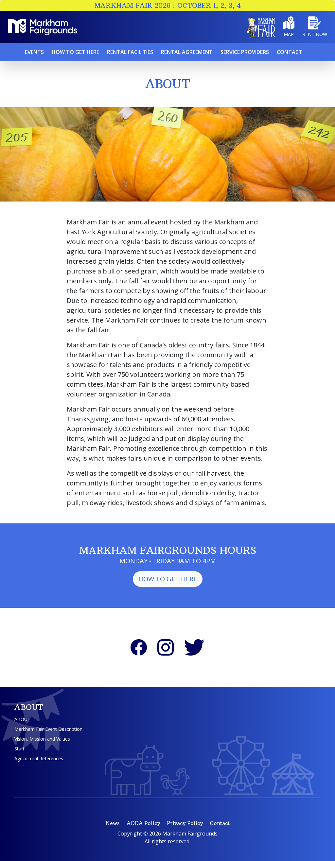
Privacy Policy (185, 823)
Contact (289, 52)
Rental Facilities (130, 52)
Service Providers (244, 52)
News (112, 823)
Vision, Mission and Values (42, 739)
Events (34, 52)
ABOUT (22, 719)
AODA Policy (143, 823)
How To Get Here (75, 52)
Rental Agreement (187, 52)
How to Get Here (167, 578)
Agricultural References (38, 758)
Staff (19, 749)
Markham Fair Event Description (48, 729)
